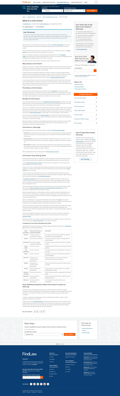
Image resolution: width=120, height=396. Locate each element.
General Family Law (87, 328)
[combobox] (52, 10)
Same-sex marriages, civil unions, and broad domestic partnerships (46, 188)
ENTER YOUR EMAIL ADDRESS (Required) (31, 375)
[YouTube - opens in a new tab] (34, 384)
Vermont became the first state (33, 163)
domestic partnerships (57, 44)
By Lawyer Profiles (53, 373)
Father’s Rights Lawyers (79, 110)
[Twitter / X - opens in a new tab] (38, 384)
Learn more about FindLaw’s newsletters (83, 75)
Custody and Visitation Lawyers (81, 119)
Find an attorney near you (53, 151)
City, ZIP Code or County (70, 8)
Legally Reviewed (28, 27)
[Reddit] (44, 384)
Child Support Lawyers (79, 102)
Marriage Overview (79, 86)
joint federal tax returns (44, 176)
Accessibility (51, 359)
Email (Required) (78, 68)
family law (54, 91)
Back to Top (61, 344)
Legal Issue (44, 8)
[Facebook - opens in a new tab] (31, 384)
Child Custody (85, 332)
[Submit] (95, 70)
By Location (51, 369)
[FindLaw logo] (27, 2)
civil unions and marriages (58, 130)
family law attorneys (38, 301)
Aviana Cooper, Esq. (45, 24)
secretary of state (26, 216)
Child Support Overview (80, 89)
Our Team (51, 357)
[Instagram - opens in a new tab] (41, 384)
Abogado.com (87, 367)
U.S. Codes (67, 371)
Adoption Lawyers (78, 114)
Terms (23, 392)
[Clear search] (62, 10)
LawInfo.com (86, 372)
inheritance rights (45, 115)
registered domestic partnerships (52, 102)
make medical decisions (35, 112)
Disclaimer (34, 392)
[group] (47, 256)
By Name (51, 376)
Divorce (84, 330)
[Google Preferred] (48, 384)
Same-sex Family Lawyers (80, 98)
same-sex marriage (38, 220)
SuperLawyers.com (88, 362)
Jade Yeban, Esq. (27, 24)
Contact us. (34, 364)
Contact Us (51, 361)
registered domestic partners (58, 77)
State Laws (67, 367)
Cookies (39, 392)
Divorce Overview (79, 84)
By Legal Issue (52, 371)
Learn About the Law (69, 364)
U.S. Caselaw (68, 369)
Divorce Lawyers (78, 123)
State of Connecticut (29, 179)
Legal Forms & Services (70, 357)
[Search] (96, 2)
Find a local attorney (82, 49)
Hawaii (59, 199)
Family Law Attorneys (79, 106)
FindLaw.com (86, 357)
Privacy (28, 392)
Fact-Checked (40, 27)
